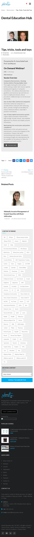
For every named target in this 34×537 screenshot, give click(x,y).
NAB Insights (21, 324)
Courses (5, 466)
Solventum (23, 343)
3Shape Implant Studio (22, 237)
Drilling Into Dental (8, 279)
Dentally (13, 267)
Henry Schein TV (7, 461)
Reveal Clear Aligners (16, 335)
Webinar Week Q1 (19, 354)
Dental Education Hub (19, 53)
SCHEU (14, 339)
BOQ (28, 252)
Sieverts (15, 343)
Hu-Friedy (13, 301)
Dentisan (6, 271)
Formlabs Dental (24, 286)
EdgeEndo (6, 282)
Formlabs (14, 286)
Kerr (26, 305)
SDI (21, 339)
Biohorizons (7, 252)
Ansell (5, 245)
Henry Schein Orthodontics (10, 297)
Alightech (24, 241)
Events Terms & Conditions (18, 527)
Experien (6, 286)
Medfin (5, 316)
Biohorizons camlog (18, 252)
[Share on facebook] (13, 160)
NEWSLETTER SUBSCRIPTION (17, 380)
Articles (5, 475)
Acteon (16, 241)
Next (29, 170)
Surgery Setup (7, 346)
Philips (12, 328)
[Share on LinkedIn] (20, 160)
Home (3, 10)
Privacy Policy (22, 529)
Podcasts (5, 478)
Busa (5, 256)
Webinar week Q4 (21, 358)
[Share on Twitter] (17, 160)
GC (5, 160)
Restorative (10, 10)
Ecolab (28, 279)
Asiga (11, 245)
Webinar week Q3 (8, 358)
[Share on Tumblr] (24, 160)
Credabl (6, 267)
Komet (16, 309)
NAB (13, 324)
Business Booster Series (16, 256)
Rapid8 (16, 331)
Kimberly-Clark (7, 309)
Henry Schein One (25, 294)
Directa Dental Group (9, 275)
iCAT (28, 301)
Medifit (12, 316)
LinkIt (17, 313)
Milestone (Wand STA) (9, 320)
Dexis (22, 271)
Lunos (23, 313)
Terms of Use (5, 527)
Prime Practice (7, 331)
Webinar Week (7, 354)
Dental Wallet (22, 267)
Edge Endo (15, 282)
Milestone (20, 316)
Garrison (6, 290)
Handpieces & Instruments (10, 294)
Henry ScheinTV (25, 297)
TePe (23, 346)
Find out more (12, 145)
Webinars (5, 464)
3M (4, 237)
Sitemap (5, 484)
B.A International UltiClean (10, 248)
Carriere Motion (8, 260)
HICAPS (6, 301)
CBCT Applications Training (22, 260)
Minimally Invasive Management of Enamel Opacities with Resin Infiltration (16, 214)
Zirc (5, 362)
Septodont (6, 343)
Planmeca (20, 328)
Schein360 (6, 339)
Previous (5, 170)
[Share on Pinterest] (31, 160)
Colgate (19, 263)
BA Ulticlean (24, 248)
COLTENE (27, 263)
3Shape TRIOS (7, 241)
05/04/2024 (6, 53)
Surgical (16, 346)
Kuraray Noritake (8, 313)
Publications (6, 469)
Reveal (5, 335)
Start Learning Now (9, 411)
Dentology (14, 271)
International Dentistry (9, 305)
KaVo (20, 305)
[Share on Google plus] (27, 160)
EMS (22, 282)
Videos (5, 472)
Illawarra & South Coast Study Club (20, 446)
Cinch (12, 263)
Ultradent (12, 350)
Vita (19, 350)
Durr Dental (20, 279)
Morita (20, 320)
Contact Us (6, 481)
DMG (19, 275)
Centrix (5, 263)
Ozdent (5, 328)
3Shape (11, 237)
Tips (5, 350)
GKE (18, 290)
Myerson (6, 324)
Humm (21, 301)
